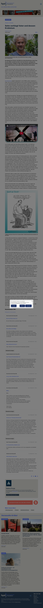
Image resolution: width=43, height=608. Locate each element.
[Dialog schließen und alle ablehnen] (32, 300)
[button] (41, 4)
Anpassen (13, 305)
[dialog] (21, 304)
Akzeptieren (28, 305)
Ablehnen (22, 305)
